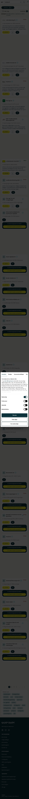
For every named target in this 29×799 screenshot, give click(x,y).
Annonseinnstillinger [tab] (19, 374)
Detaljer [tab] (10, 374)
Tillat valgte (14, 419)
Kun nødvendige (14, 423)
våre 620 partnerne (9, 381)
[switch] (25, 401)
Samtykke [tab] (4, 374)
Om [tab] (27, 374)
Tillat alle (14, 415)
